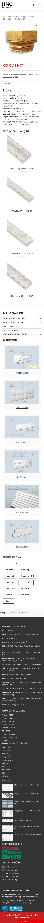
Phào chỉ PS (10, 582)
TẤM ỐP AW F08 (22, 477)
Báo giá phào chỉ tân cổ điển (24, 820)
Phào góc (27, 582)
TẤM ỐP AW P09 (22, 443)
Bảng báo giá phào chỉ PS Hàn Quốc (27, 811)
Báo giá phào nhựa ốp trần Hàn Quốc (27, 794)
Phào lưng (10, 588)
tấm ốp (8, 601)
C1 (12, 19)
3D (6, 564)
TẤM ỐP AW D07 (22, 512)
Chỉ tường (10, 570)
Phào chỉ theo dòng (19, 17)
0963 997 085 (37, 921)
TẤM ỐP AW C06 (22, 547)
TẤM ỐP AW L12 (22, 373)
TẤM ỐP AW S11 (22, 408)
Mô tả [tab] (7, 84)
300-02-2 (19, 564)
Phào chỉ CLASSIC (26, 75)
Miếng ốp (25, 570)
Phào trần (25, 588)
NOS (37, 915)
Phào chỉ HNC (27, 576)
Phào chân (10, 576)
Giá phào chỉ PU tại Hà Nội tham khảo (27, 835)
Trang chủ (7, 17)
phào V (8, 595)
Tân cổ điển (23, 595)
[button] (33, 5)
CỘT (16, 77)
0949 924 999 (23, 921)
